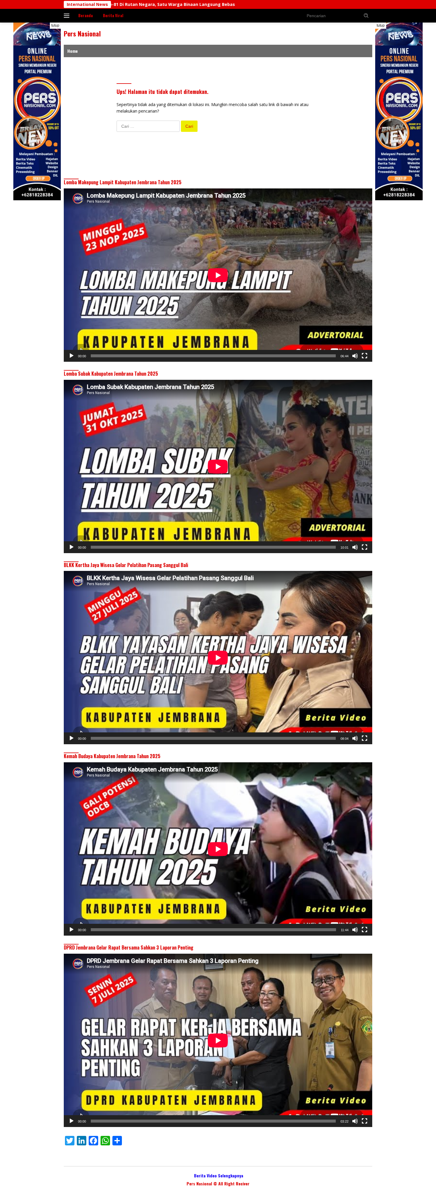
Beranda (85, 15)
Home (72, 51)
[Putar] (71, 356)
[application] (218, 275)
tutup (55, 25)
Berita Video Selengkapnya (218, 1175)
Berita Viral (113, 15)
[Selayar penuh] (364, 356)
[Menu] (68, 16)
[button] (366, 15)
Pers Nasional (82, 33)
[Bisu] (355, 356)
